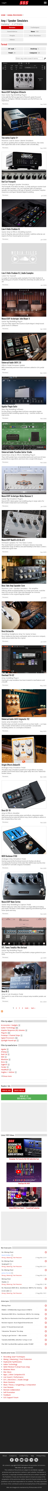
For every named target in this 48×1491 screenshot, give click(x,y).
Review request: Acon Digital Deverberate (17, 1323)
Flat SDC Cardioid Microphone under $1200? (17, 1344)
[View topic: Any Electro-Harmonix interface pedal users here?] (46, 1318)
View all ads (6, 1090)
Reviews (12, 28)
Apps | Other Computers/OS (14, 1374)
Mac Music (7, 1372)
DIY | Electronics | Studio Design (15, 1380)
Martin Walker (6, 1255)
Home (3, 15)
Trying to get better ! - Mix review (14, 1336)
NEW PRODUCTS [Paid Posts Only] (16, 1367)
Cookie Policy (23, 1456)
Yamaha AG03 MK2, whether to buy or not (17, 1340)
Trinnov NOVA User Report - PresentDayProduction (24, 1208)
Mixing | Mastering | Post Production (12, 1257)
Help (32, 1456)
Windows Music (9, 1369)
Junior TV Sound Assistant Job (12, 1327)
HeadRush (6, 1069)
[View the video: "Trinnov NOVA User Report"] (24, 1197)
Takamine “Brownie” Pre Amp (12, 1331)
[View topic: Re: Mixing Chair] (46, 1252)
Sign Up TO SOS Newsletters (24, 1097)
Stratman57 (5, 1264)
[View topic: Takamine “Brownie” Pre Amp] (46, 1331)
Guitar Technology (9, 1028)
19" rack (14, 49)
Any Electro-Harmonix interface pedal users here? (20, 1318)
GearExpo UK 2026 (24, 1183)
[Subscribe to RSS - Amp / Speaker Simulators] (24, 1012)
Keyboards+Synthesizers (12, 1362)
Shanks (4, 1282)
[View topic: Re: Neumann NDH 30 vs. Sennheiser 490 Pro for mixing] (46, 1288)
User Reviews (8, 1387)
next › (27, 1008)
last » (33, 1008)
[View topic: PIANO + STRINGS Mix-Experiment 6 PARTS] (46, 1310)
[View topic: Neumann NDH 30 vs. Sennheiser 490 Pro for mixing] (46, 1314)
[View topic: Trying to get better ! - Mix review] (46, 1336)
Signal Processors (14, 15)
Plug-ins (5, 1033)
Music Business (9, 1382)
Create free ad (19, 1090)
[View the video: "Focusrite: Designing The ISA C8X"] (24, 1148)
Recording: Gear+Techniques (14, 1357)
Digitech (5, 1064)
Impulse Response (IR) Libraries (14, 1030)
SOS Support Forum (10, 1397)
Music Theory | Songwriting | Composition (19, 1385)
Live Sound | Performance (13, 1377)
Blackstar (5, 1059)
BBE (4, 1057)
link (24, 82)
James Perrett (6, 1273)
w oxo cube (5, 1291)
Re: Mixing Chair (8, 1252)
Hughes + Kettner (9, 1072)
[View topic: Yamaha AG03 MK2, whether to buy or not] (46, 1340)
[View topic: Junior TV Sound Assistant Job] (46, 1327)
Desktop (38, 49)
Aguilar (5, 1049)
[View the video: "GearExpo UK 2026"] (24, 1172)
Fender (5, 1067)
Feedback (7, 1395)
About (5, 1456)
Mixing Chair (6, 1279)
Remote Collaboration (11, 1390)
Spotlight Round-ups (10, 1040)
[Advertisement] (24, 1117)
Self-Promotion (9, 1392)
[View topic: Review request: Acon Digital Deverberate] (46, 1323)
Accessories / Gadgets (10, 1025)
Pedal (14, 53)
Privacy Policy (41, 1456)
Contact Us (13, 1456)
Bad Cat (5, 1054)
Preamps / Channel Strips (11, 1035)
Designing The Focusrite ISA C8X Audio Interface (24, 1159)
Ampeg (5, 1052)
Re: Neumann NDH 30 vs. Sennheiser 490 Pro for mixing (22, 1288)
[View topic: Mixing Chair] (46, 1279)
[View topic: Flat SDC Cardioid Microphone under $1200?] (46, 1344)
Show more (7, 1076)
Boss (4, 1062)
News (37, 32)
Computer (38, 53)
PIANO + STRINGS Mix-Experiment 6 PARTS (17, 1310)
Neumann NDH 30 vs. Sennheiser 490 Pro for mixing (20, 1314)
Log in (4, 3)
